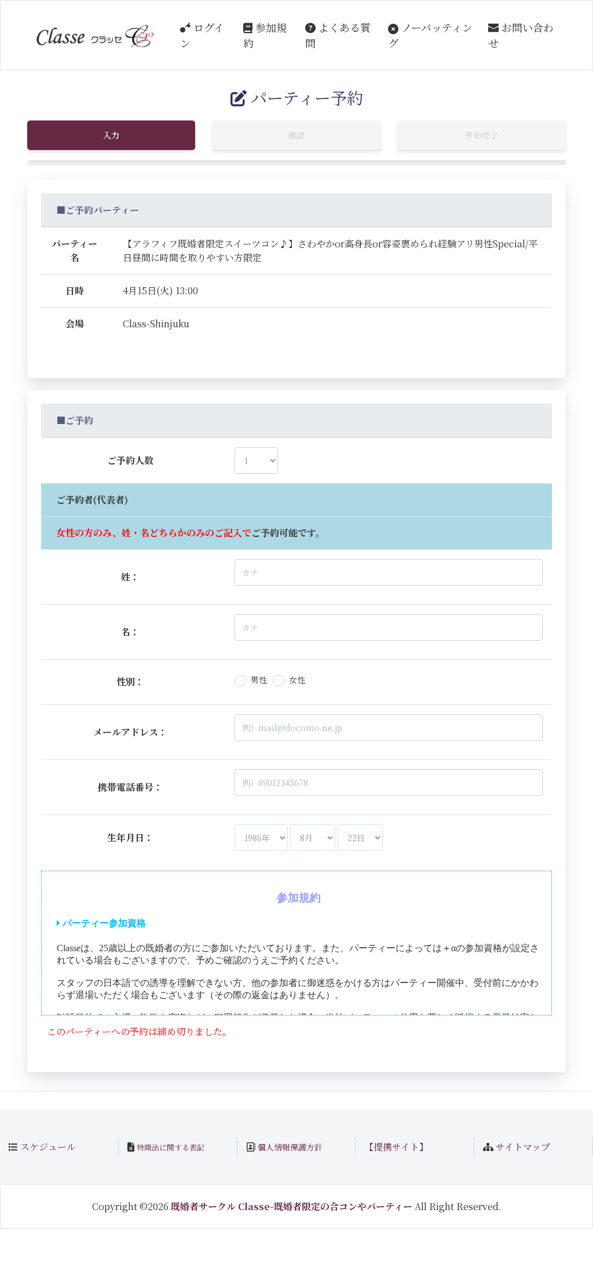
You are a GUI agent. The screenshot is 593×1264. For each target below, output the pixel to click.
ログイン (202, 35)
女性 (297, 679)
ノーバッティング (430, 35)
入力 (111, 135)
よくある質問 (338, 35)
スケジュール (48, 1146)
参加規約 (265, 35)
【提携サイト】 (396, 1146)
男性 (259, 679)
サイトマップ (523, 1146)
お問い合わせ (521, 35)
